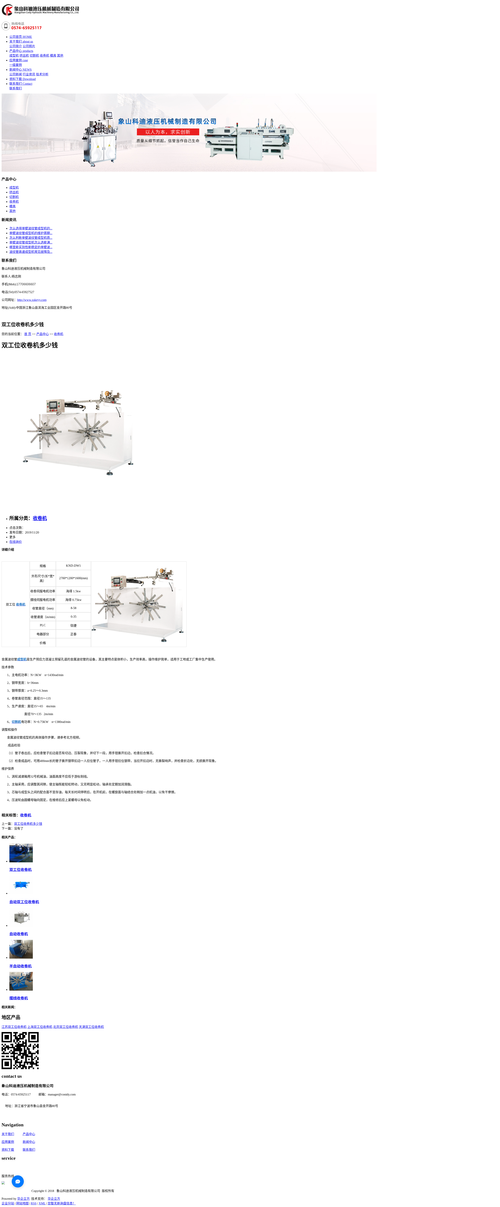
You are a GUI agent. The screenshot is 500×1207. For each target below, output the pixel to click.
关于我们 (8, 1134)
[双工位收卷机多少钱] (80, 508)
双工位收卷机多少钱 (28, 823)
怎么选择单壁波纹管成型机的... (30, 228)
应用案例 (8, 1142)
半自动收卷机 (20, 966)
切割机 (34, 55)
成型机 (14, 55)
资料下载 (8, 1149)
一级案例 (15, 65)
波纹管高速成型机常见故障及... (30, 251)
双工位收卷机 (20, 870)
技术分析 (42, 74)
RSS (34, 1203)
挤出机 (24, 55)
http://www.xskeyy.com (31, 300)
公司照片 (29, 46)
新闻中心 (29, 1142)
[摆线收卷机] (21, 989)
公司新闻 (15, 74)
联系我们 (15, 88)
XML (42, 1203)
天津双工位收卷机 (91, 1027)
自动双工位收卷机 (24, 902)
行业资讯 (29, 74)
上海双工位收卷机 (39, 1027)
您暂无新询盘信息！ (62, 1203)
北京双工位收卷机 (65, 1027)
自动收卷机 (18, 934)
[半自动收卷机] (21, 957)
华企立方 (23, 1198)
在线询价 (15, 541)
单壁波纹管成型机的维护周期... (30, 233)
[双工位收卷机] (21, 861)
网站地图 (22, 1203)
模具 (53, 55)
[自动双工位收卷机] (21, 893)
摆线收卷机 (18, 998)
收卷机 (44, 55)
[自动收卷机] (21, 925)
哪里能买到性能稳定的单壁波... (30, 247)
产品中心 (42, 334)
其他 (60, 55)
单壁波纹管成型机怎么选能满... (30, 242)
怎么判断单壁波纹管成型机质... (30, 237)
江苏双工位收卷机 (14, 1027)
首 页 (27, 334)
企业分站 (8, 1203)
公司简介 (15, 46)
